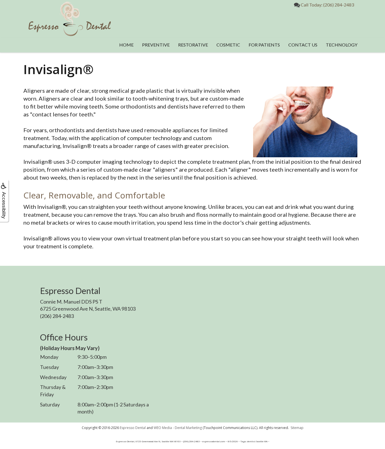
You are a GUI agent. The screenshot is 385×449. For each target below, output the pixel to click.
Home (126, 44)
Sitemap (297, 427)
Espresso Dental (133, 427)
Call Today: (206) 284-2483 (327, 4)
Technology (341, 44)
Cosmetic (228, 44)
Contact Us (302, 44)
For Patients (264, 44)
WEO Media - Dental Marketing (178, 427)
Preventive (156, 44)
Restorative (193, 44)
